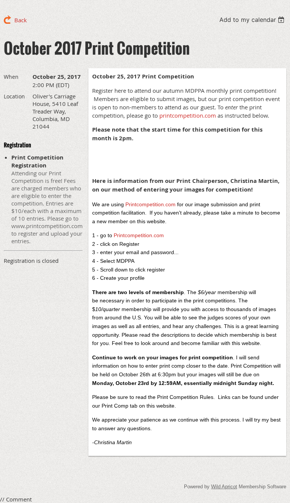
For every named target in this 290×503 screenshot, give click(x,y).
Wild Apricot (224, 486)
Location (14, 96)
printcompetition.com (187, 115)
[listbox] (252, 19)
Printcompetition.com (139, 235)
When (11, 76)
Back (20, 20)
